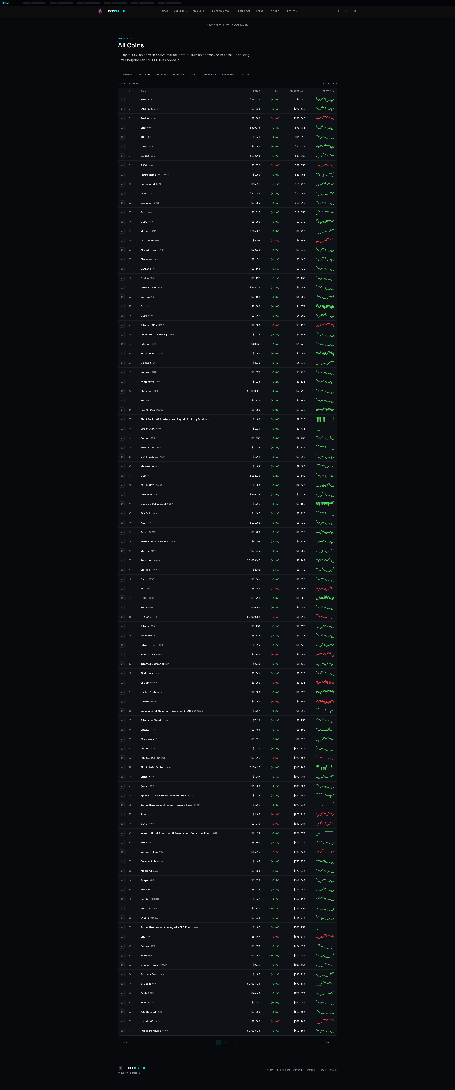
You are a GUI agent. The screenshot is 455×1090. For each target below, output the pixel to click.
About (270, 1070)
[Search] (338, 11)
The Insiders (283, 1070)
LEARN (259, 11)
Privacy (333, 1070)
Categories (209, 74)
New (193, 74)
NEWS (165, 11)
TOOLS (275, 11)
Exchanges (228, 74)
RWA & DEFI (244, 11)
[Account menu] (355, 11)
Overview (126, 74)
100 (235, 1042)
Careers (311, 1070)
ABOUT (291, 11)
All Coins (144, 74)
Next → (330, 1042)
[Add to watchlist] (122, 99)
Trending (178, 74)
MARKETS (179, 11)
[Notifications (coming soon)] (345, 11)
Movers (161, 74)
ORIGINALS (198, 11)
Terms (322, 1070)
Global (246, 74)
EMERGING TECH (221, 11)
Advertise (298, 1070)
